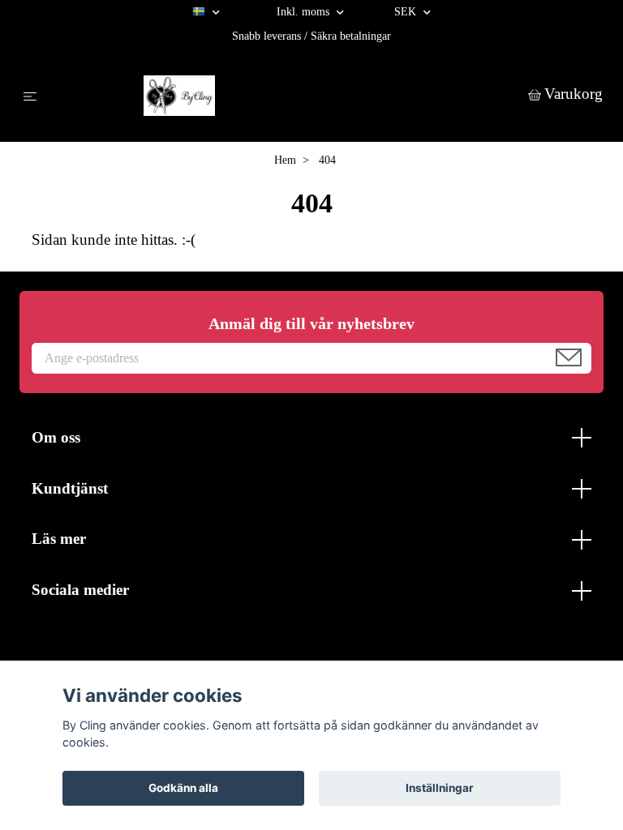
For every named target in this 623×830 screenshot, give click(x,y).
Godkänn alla (183, 787)
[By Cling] (286, 95)
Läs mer (59, 538)
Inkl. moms (305, 12)
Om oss (56, 437)
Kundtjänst (70, 488)
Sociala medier (80, 589)
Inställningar (440, 787)
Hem (285, 160)
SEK (406, 12)
